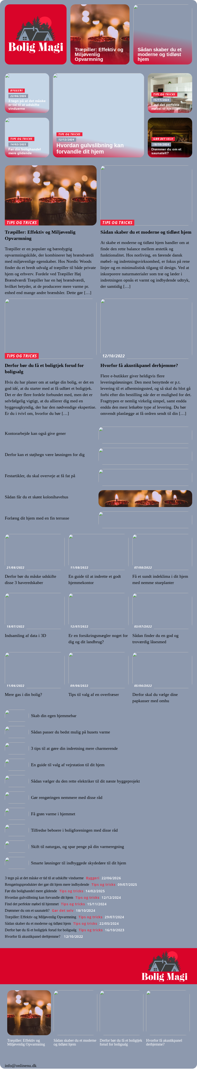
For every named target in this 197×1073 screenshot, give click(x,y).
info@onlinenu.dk (21, 1065)
